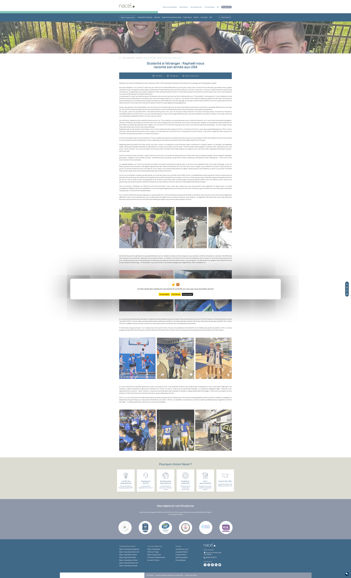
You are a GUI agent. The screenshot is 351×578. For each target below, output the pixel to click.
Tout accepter (164, 294)
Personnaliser (187, 294)
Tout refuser (176, 294)
